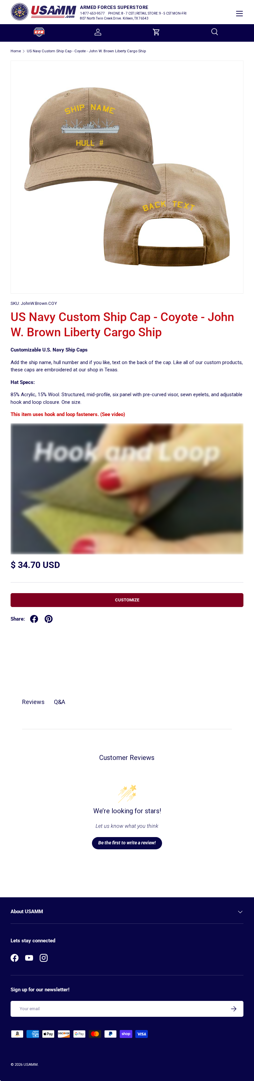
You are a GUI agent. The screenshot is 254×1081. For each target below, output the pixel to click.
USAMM (30, 1064)
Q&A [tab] (59, 701)
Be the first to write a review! (127, 842)
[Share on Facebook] (34, 619)
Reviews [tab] (33, 701)
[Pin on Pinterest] (48, 619)
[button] (156, 32)
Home (16, 51)
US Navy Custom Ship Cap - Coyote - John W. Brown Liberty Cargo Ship (86, 51)
